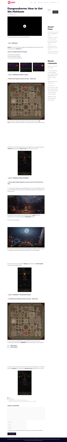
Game (35, 2)
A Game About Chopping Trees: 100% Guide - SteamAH (53, 87)
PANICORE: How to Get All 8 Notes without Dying (18, 400)
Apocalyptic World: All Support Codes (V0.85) (52, 98)
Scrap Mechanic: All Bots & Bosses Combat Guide (53, 48)
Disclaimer (40, 2)
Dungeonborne (11, 398)
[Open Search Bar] (58, 2)
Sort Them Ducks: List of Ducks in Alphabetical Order (53, 34)
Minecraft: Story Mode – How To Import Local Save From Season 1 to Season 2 (23, 401)
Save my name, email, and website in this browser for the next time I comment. (25, 430)
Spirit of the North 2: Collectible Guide (52, 77)
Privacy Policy (53, 2)
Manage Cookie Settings (38, 440)
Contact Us (46, 2)
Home (31, 2)
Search (49, 9)
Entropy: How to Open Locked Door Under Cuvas (52, 42)
